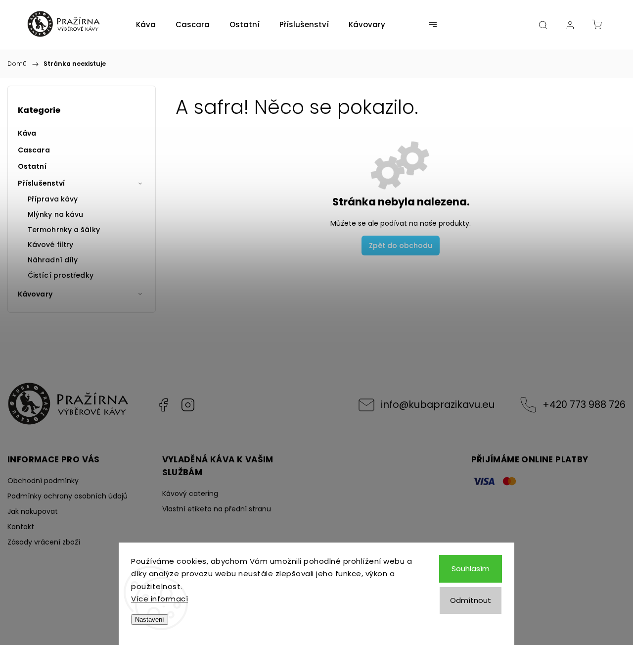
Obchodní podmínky (43, 481)
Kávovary (35, 294)
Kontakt (20, 527)
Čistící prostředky (60, 275)
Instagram (188, 404)
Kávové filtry (50, 244)
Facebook (163, 404)
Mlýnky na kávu (55, 214)
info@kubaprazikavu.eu (438, 404)
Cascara (34, 150)
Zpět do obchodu (400, 245)
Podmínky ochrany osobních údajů (67, 496)
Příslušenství (41, 183)
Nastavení (149, 619)
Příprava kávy (53, 199)
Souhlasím (471, 568)
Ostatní (32, 166)
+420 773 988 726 (584, 404)
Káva (27, 133)
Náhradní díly (53, 260)
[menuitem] (146, 25)
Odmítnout (470, 600)
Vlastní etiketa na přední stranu (216, 509)
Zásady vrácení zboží (43, 542)
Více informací (159, 599)
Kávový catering (190, 493)
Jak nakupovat (32, 511)
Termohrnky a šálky (64, 230)
